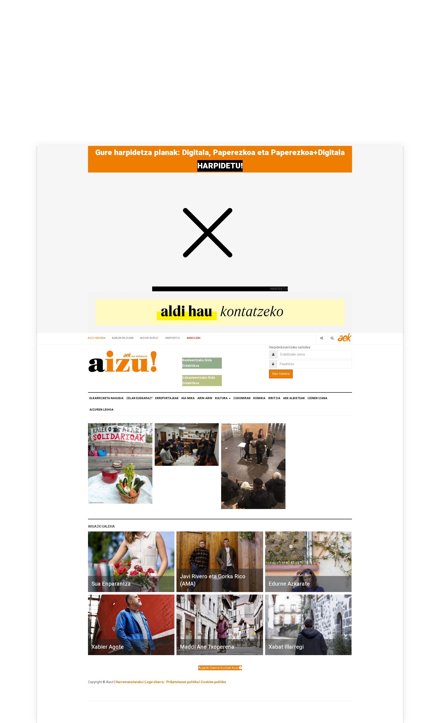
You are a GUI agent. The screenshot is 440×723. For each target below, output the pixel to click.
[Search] (332, 338)
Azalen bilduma (122, 338)
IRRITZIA (274, 398)
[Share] (321, 338)
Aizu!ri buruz (149, 338)
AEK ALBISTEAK (294, 398)
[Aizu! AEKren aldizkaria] (122, 361)
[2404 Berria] (220, 311)
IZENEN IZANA (317, 398)
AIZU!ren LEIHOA (101, 410)
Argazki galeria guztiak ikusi (218, 667)
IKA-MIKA (188, 398)
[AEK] (345, 337)
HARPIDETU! (220, 166)
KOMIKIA (259, 398)
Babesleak (194, 338)
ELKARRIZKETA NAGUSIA (106, 398)
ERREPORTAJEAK (167, 398)
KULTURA (221, 398)
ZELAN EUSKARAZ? (139, 398)
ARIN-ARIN (204, 398)
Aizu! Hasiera (96, 338)
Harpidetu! (172, 338)
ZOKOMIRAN (241, 398)
